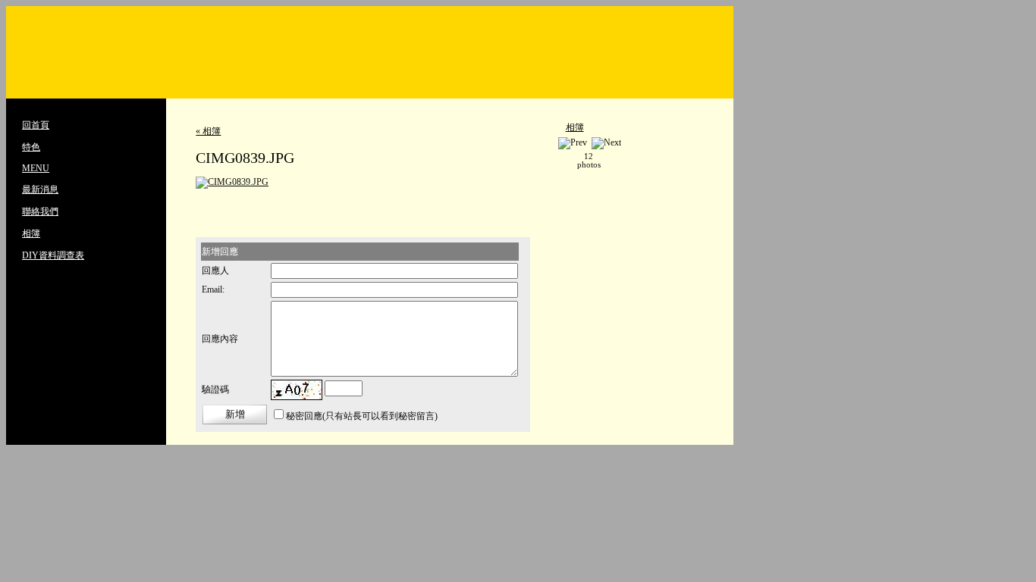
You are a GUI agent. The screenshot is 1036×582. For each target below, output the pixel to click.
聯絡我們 (40, 211)
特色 (31, 147)
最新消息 (40, 189)
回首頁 (35, 125)
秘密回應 (304, 416)
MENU (35, 168)
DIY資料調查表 (53, 255)
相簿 (31, 233)
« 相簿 (208, 131)
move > (613, 160)
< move (564, 160)
